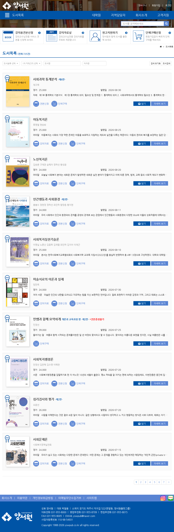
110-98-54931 (65, 519)
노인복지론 (40, 159)
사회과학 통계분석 (49, 79)
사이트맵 (91, 498)
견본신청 (44, 103)
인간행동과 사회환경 (50, 199)
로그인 (168, 5)
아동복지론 (40, 119)
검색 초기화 (156, 63)
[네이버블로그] (170, 498)
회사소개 (141, 15)
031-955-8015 (119, 512)
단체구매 (62, 103)
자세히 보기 (160, 103)
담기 (143, 103)
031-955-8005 (54, 516)
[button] (11, 63)
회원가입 (156, 5)
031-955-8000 (58, 512)
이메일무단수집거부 (69, 498)
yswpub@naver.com (84, 516)
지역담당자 (118, 15)
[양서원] (15, 5)
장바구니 (142, 5)
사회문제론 (40, 439)
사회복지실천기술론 (46, 239)
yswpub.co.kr (72, 525)
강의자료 (44, 143)
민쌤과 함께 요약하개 (68, 319)
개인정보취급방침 (43, 498)
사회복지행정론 (43, 359)
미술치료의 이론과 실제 (48, 279)
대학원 (96, 15)
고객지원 (163, 15)
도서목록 (10, 53)
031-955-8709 (89, 512)
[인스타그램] (163, 498)
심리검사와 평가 (48, 399)
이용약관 (22, 498)
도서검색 (166, 63)
